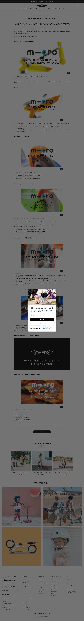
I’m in (42, 319)
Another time (42, 323)
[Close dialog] (54, 291)
